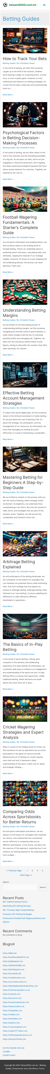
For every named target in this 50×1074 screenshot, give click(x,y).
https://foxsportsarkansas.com (16, 1002)
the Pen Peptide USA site (13, 1048)
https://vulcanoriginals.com (14, 1027)
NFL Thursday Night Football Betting (18, 910)
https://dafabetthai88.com (14, 965)
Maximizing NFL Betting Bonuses (17, 906)
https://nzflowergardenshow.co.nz (17, 1035)
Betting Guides (9, 63)
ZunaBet (6, 1051)
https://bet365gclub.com (13, 969)
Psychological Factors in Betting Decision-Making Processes (23, 137)
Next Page (26, 875)
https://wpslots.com (11, 1023)
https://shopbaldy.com (12, 1010)
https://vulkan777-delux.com (15, 1031)
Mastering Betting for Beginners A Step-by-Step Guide (23, 482)
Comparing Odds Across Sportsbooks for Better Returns (22, 816)
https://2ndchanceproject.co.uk (16, 990)
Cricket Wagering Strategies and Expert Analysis (23, 732)
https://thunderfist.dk (12, 973)
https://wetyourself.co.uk (13, 1006)
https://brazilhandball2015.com (16, 957)
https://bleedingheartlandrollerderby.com (20, 986)
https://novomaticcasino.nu (14, 982)
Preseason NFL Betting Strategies (17, 914)
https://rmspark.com (11, 994)
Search (6, 882)
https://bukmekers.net (12, 1019)
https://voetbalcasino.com (14, 978)
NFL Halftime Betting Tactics (15, 902)
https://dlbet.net (10, 953)
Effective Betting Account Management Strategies (23, 398)
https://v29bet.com (11, 1014)
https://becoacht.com (12, 998)
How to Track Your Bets (25, 58)
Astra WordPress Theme (34, 1068)
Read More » (8, 95)
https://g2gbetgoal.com (13, 961)
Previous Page (13, 870)
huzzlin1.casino (9, 1055)
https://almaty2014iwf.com (14, 1039)
